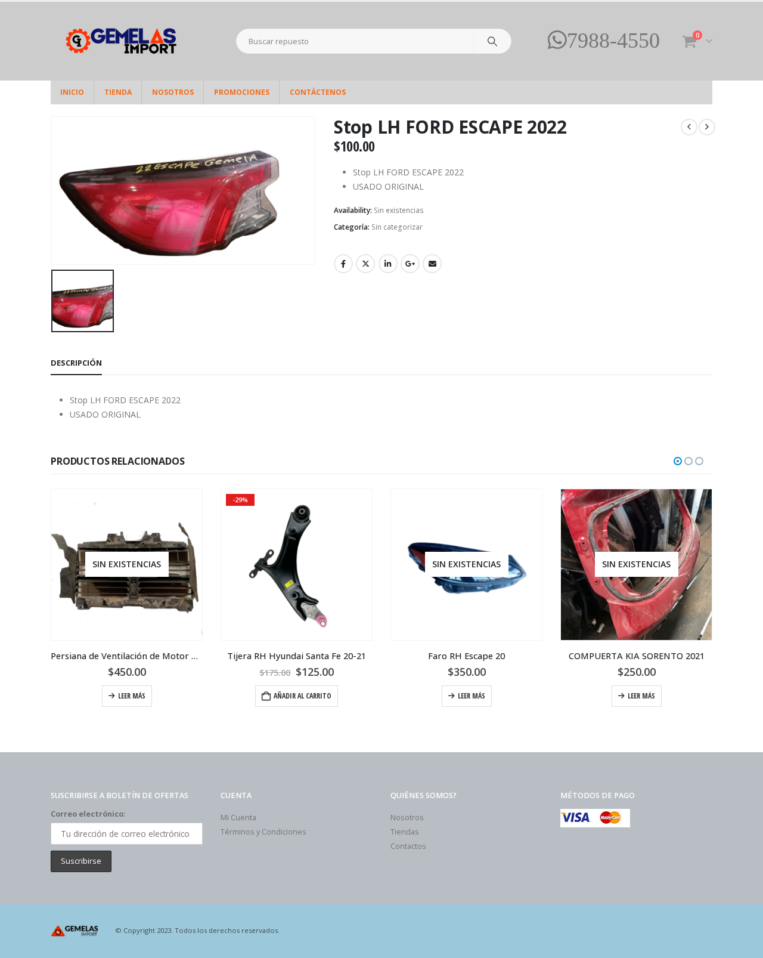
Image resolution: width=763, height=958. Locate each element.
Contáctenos (318, 92)
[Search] (492, 41)
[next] (707, 127)
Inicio (72, 92)
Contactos (408, 846)
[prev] (689, 127)
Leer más (131, 696)
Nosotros (173, 92)
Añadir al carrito (302, 696)
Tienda (118, 92)
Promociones (241, 92)
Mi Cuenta (238, 817)
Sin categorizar (397, 227)
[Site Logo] (125, 41)
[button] (677, 461)
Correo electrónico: (88, 814)
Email (432, 263)
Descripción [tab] (76, 362)
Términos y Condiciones (263, 832)
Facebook (343, 263)
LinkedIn (388, 263)
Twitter (365, 263)
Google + (410, 263)
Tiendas (404, 832)
